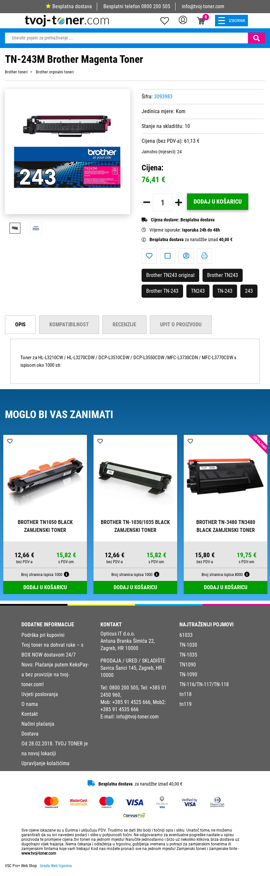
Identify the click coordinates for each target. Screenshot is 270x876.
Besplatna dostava (72, 6)
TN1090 (187, 665)
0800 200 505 (155, 6)
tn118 (185, 694)
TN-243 (224, 291)
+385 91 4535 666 (119, 709)
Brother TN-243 (162, 291)
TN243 (198, 291)
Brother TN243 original (170, 275)
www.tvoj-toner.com (38, 853)
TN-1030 (188, 645)
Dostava (30, 734)
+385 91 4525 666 (131, 702)
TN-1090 (188, 674)
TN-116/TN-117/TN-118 (204, 684)
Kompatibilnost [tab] (69, 324)
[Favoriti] (149, 256)
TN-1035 (188, 655)
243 (249, 291)
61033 (186, 635)
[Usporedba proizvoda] (168, 256)
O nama (29, 704)
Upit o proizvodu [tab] (181, 324)
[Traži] (256, 38)
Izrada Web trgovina (56, 865)
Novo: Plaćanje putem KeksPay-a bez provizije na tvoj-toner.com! (55, 675)
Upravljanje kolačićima (45, 763)
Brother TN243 (222, 275)
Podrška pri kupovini (43, 635)
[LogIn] (183, 20)
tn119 (185, 704)
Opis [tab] (20, 324)
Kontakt (29, 714)
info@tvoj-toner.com (203, 6)
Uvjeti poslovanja (39, 694)
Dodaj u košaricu (218, 201)
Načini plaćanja (37, 724)
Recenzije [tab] (124, 324)
